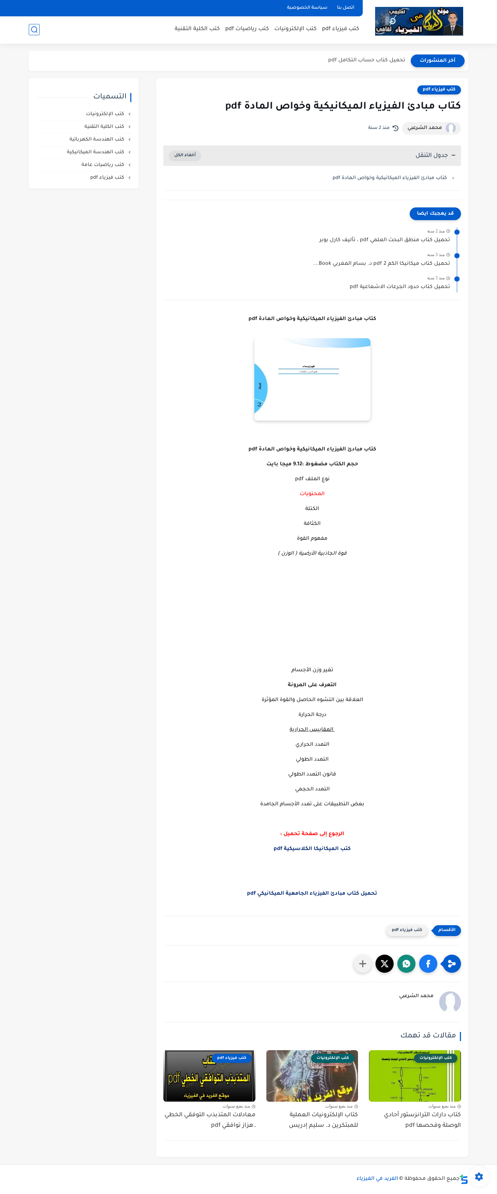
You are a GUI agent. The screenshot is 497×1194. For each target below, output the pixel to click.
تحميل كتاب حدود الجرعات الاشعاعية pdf (400, 287)
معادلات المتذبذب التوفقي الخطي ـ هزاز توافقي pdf (209, 1120)
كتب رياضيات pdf (247, 29)
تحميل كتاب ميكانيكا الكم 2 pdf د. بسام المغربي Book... (381, 264)
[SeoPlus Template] (464, 1179)
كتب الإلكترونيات (295, 29)
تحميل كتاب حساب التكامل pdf (366, 61)
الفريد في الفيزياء (377, 1179)
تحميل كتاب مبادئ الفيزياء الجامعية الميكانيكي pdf (312, 894)
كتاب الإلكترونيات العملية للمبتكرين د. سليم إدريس (323, 1120)
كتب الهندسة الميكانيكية (96, 152)
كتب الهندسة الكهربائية (97, 139)
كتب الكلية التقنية (197, 29)
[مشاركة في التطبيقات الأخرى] (363, 964)
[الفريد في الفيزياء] (419, 21)
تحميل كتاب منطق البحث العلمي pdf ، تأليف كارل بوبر (384, 240)
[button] (428, 964)
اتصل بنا (345, 8)
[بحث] (34, 29)
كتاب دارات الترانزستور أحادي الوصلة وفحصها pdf (422, 1120)
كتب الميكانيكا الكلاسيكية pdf (312, 849)
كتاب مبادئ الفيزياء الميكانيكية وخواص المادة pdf (390, 178)
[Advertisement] (312, 619)
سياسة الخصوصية (307, 8)
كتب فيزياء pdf (340, 29)
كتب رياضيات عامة (103, 165)
